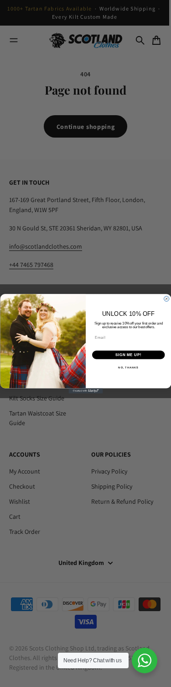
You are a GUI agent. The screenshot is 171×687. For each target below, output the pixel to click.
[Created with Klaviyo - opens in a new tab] (85, 390)
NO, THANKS (128, 367)
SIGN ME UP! (128, 355)
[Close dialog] (166, 298)
